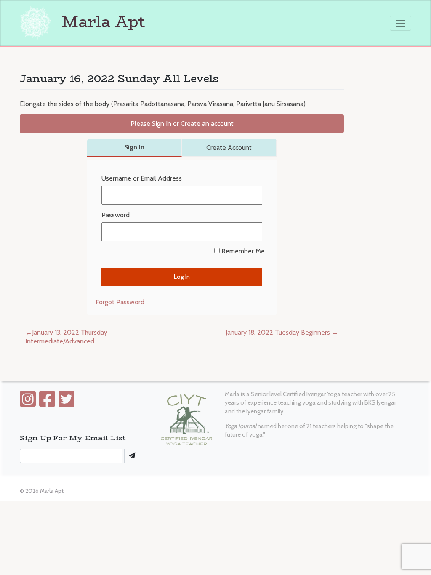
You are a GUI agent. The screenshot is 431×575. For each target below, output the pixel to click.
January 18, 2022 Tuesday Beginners (278, 332)
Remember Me (242, 251)
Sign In (134, 147)
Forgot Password (120, 302)
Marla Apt (101, 21)
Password (115, 215)
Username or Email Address (141, 178)
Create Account (229, 148)
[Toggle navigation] (400, 23)
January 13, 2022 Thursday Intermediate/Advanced (66, 336)
